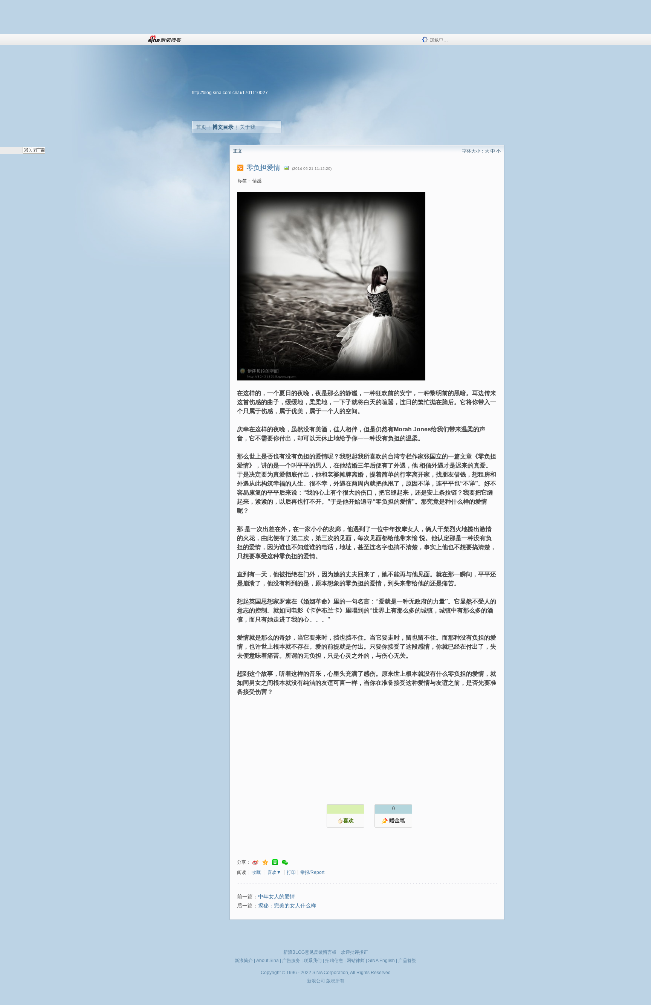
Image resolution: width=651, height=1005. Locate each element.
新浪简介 (244, 960)
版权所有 (335, 981)
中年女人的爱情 (276, 897)
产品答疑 (407, 960)
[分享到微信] (285, 862)
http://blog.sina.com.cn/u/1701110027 (230, 92)
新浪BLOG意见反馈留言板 (309, 952)
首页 (201, 127)
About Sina (267, 960)
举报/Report (312, 872)
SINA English (381, 960)
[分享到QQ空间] (265, 862)
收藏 (256, 872)
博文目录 (223, 127)
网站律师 (356, 960)
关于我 (247, 127)
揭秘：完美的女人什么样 (287, 906)
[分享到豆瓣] (275, 862)
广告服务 (291, 960)
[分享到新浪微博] (255, 862)
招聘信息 (334, 960)
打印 (291, 872)
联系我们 (313, 960)
